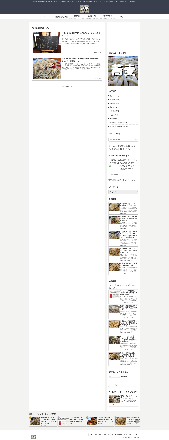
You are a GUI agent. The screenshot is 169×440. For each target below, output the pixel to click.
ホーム (91, 434)
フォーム (135, 434)
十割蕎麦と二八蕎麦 (100, 434)
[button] (136, 139)
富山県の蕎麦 (127, 434)
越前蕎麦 (110, 434)
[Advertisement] (67, 100)
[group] (43, 421)
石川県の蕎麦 (118, 434)
